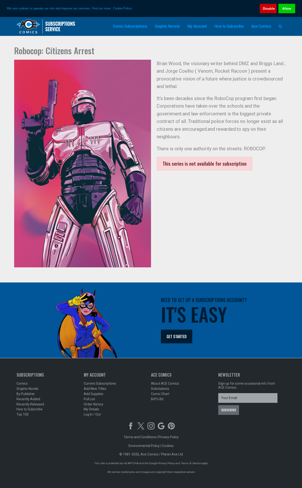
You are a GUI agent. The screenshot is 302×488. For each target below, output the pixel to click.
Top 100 (23, 414)
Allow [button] (286, 8)
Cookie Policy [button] (122, 8)
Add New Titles (95, 389)
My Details (91, 409)
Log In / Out (92, 414)
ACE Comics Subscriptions (46, 26)
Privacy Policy (168, 437)
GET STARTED (177, 336)
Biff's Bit (157, 399)
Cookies (168, 446)
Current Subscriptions (100, 383)
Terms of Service (191, 463)
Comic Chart (160, 394)
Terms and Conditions (140, 437)
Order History (93, 404)
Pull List (89, 399)
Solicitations (160, 389)
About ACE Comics (165, 383)
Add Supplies (93, 394)
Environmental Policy (144, 446)
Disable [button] (269, 8)
